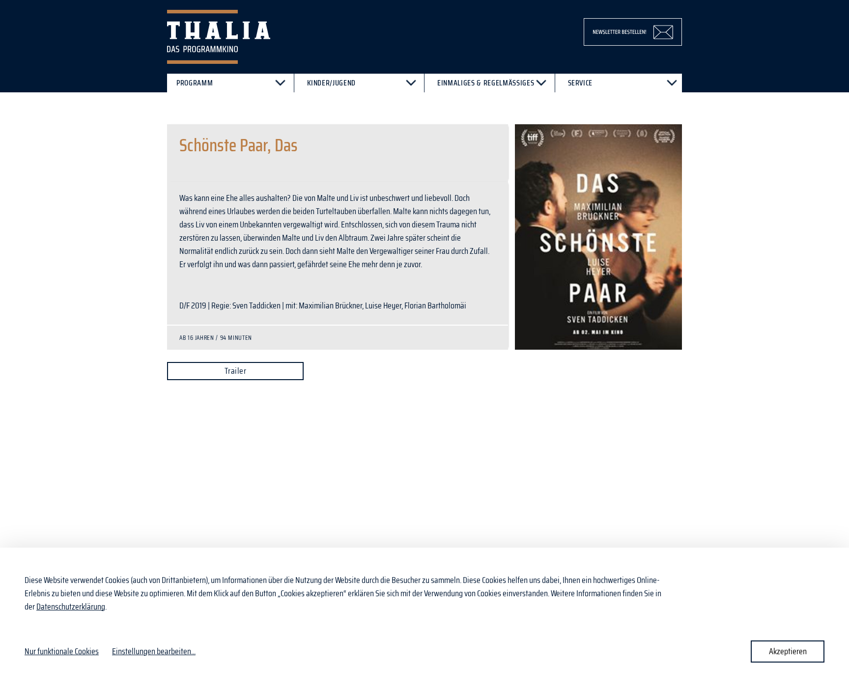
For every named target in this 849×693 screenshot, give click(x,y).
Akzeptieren (788, 651)
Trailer (235, 371)
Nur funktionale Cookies (62, 651)
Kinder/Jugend (331, 83)
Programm (194, 83)
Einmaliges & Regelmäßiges (485, 83)
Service (580, 83)
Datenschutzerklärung (70, 606)
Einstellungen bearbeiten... (154, 651)
